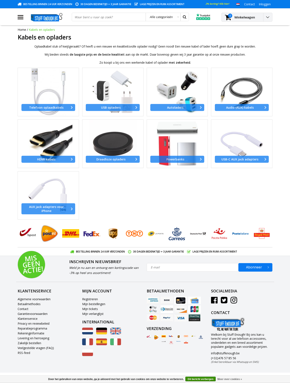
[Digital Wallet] (153, 309)
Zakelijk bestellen (29, 343)
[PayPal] (166, 318)
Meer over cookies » (229, 379)
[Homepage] (48, 17)
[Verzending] (149, 336)
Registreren (90, 299)
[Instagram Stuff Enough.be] (234, 302)
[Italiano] (115, 344)
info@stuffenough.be (225, 353)
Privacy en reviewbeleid (33, 323)
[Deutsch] (101, 333)
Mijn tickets (90, 309)
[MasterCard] (153, 318)
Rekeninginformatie (31, 333)
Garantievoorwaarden (33, 314)
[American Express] (153, 300)
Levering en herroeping (33, 338)
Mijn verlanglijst (93, 314)
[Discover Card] (180, 309)
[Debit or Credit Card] (194, 300)
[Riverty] (194, 318)
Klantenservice (28, 319)
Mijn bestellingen (93, 304)
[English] (115, 333)
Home (22, 30)
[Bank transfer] (166, 300)
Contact (23, 309)
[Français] (87, 344)
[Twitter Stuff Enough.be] (224, 302)
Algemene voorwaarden (34, 299)
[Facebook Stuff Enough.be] (214, 302)
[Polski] (87, 355)
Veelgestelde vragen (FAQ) (36, 348)
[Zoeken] (184, 17)
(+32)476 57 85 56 (235, 360)
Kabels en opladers (42, 30)
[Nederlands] (237, 4)
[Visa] (180, 318)
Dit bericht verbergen (200, 379)
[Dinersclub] (166, 309)
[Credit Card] (180, 300)
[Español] (101, 344)
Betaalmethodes (29, 304)
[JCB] (194, 309)
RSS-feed (24, 353)
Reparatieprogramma (32, 328)
